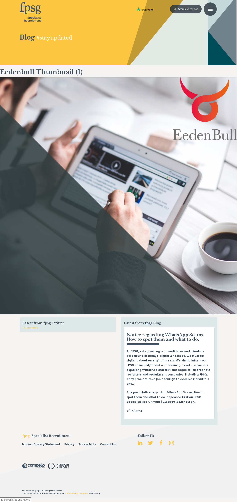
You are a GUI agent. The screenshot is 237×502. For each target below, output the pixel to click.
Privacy (69, 444)
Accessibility (87, 444)
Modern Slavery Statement (41, 444)
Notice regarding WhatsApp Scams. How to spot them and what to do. (165, 337)
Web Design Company (77, 493)
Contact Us (108, 444)
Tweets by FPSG (30, 328)
